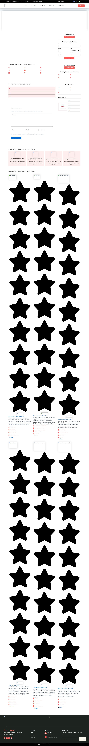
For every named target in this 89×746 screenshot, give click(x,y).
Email (71, 43)
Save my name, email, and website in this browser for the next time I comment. (28, 134)
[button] (61, 1)
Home (24, 5)
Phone (59, 48)
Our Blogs (33, 5)
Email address (50, 736)
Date (71, 48)
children (71, 52)
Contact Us (42, 5)
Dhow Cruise (61, 5)
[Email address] (45, 737)
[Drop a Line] (45, 733)
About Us (51, 5)
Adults (59, 52)
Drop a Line (49, 732)
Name (59, 43)
